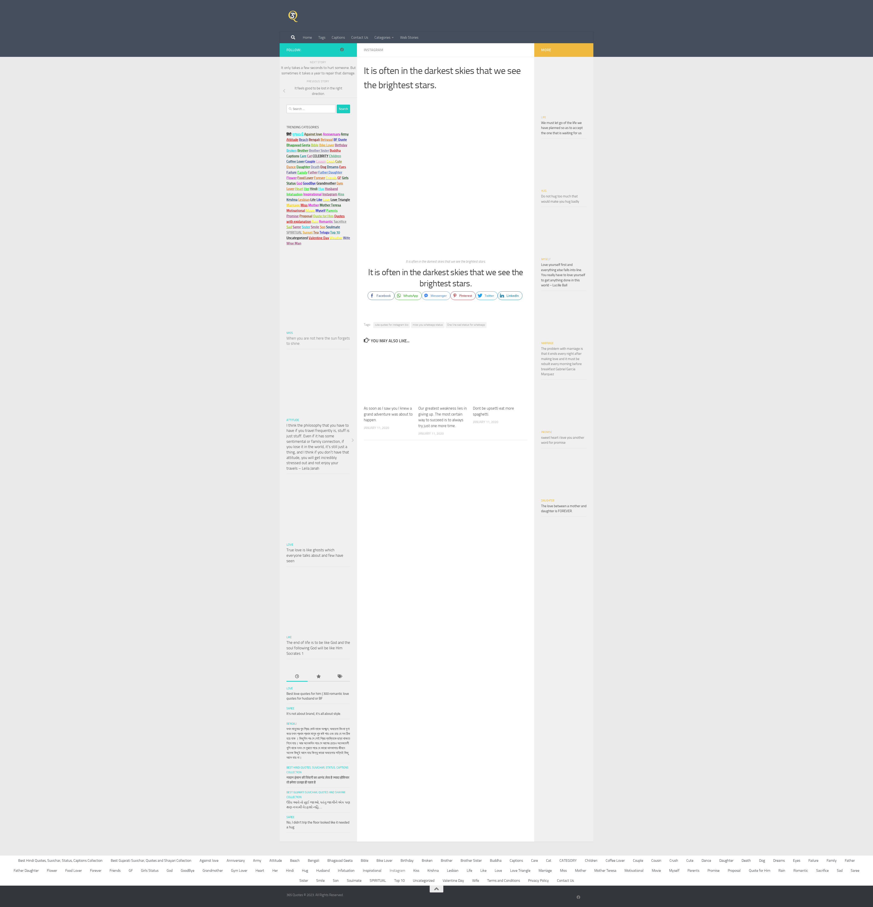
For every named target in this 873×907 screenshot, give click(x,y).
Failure (813, 860)
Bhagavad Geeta (340, 860)
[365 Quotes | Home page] (292, 16)
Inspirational (372, 870)
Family (302, 172)
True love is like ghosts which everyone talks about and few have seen (314, 555)
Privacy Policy (538, 880)
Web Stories (409, 37)
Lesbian (453, 870)
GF (131, 870)
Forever (95, 870)
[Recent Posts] (297, 677)
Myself (546, 259)
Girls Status (149, 870)
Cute (689, 860)
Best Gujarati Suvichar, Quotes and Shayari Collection (151, 860)
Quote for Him (759, 870)
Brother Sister (471, 860)
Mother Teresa (605, 870)
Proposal (734, 870)
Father (850, 860)
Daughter (547, 500)
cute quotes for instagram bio (391, 324)
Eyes (796, 860)
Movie (656, 870)
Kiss (416, 870)
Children (591, 860)
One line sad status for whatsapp (466, 324)
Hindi (290, 870)
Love (289, 544)
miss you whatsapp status (428, 324)
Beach (303, 140)
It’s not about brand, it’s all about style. (313, 714)
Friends (115, 870)
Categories (382, 37)
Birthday (341, 145)
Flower (52, 870)
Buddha (496, 860)
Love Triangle (520, 870)
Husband (331, 189)
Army (257, 860)
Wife (475, 880)
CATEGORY (568, 860)
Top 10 (399, 880)
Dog (762, 860)
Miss (304, 205)
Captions (338, 37)
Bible (364, 860)
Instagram (373, 50)
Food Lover (73, 870)
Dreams (779, 860)
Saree (290, 708)
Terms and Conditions (503, 880)
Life (543, 117)
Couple (638, 860)
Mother (580, 870)
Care (534, 860)
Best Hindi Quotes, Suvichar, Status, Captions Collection (60, 860)
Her (306, 189)
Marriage (293, 205)
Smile (320, 880)
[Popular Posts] (318, 677)
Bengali (291, 723)
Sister (303, 880)
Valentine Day (319, 238)
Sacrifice (340, 221)
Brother (446, 860)
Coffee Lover (615, 860)
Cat (548, 860)
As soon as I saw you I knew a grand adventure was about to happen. (388, 414)
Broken (427, 860)
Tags (321, 37)
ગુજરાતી (298, 134)
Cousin (656, 860)
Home (307, 37)
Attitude (292, 140)
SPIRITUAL (294, 232)
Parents (693, 870)
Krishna (433, 870)
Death (746, 860)
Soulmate (354, 880)
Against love (209, 860)
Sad (840, 870)
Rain (781, 870)
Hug (321, 189)
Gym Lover (239, 870)
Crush (674, 860)
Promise (292, 216)
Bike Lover (384, 860)
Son (336, 880)
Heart (260, 870)
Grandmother (213, 870)
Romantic (800, 870)
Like (289, 637)
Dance (706, 860)
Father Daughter (26, 870)
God (170, 870)
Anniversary (236, 860)
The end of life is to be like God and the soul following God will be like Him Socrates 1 (318, 647)
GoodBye (187, 870)
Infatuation (346, 870)
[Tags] (339, 677)
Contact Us (359, 37)
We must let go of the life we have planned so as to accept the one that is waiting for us (562, 128)
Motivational (634, 870)
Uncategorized (423, 880)
